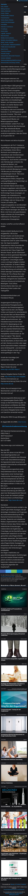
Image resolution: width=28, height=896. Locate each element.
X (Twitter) (17, 884)
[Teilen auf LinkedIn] (19, 571)
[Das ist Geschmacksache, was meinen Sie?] (14, 828)
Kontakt (7, 893)
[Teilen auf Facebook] (3, 571)
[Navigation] (1, 1)
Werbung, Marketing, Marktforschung (11, 60)
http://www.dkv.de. (7, 384)
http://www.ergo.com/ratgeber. (15, 376)
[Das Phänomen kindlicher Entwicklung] (14, 758)
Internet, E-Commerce (7, 26)
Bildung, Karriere (5, 9)
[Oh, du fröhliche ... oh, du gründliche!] (14, 805)
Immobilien (4, 24)
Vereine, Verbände (6, 58)
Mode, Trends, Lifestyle (7, 42)
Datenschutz (19, 893)
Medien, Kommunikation (7, 38)
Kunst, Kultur (4, 31)
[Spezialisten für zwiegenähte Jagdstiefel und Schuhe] (14, 657)
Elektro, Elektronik (5, 11)
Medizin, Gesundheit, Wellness (9, 40)
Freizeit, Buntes (5, 17)
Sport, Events (4, 49)
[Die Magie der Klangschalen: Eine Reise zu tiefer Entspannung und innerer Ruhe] (14, 682)
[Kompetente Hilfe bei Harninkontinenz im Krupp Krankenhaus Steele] (14, 733)
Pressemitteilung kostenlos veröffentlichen (14, 889)
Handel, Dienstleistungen (7, 22)
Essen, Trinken (5, 13)
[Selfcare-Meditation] (14, 781)
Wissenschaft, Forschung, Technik (10, 62)
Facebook (23, 884)
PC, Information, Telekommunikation (10, 44)
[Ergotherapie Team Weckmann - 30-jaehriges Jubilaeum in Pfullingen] (14, 852)
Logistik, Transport (6, 33)
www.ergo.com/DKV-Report (10, 369)
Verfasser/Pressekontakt (7, 576)
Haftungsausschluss (14, 894)
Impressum (12, 893)
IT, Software (4, 29)
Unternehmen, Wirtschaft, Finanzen (10, 56)
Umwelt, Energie (5, 53)
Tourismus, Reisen (6, 51)
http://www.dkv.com (15, 500)
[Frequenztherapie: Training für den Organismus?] (14, 708)
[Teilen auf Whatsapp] (14, 571)
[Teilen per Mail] (25, 571)
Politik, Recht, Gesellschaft (8, 47)
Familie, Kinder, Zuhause (7, 15)
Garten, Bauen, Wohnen (7, 20)
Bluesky (12, 884)
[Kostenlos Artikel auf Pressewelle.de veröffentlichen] (14, 607)
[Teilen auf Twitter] (8, 571)
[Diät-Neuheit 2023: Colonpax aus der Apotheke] (14, 877)
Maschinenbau (5, 35)
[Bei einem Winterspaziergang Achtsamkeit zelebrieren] (14, 632)
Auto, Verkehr (4, 6)
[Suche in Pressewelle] (4, 1)
